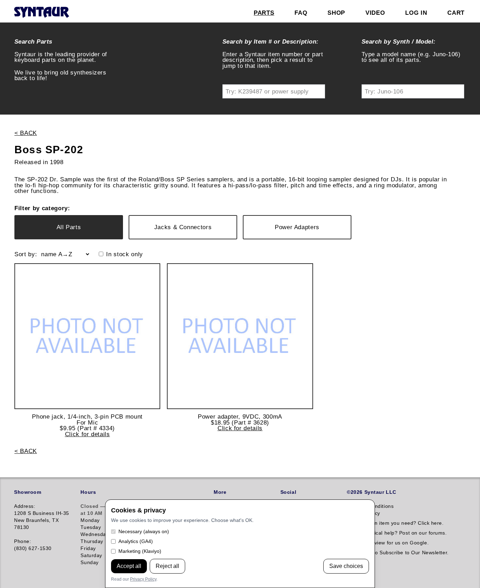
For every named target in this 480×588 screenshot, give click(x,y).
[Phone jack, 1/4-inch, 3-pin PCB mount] (87, 336)
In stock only (124, 254)
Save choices (346, 566)
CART (456, 12)
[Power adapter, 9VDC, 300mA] (240, 336)
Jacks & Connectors (183, 227)
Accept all (129, 566)
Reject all (167, 566)
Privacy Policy (143, 579)
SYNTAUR (41, 12)
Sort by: (25, 254)
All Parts (69, 227)
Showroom (27, 492)
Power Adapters (297, 227)
